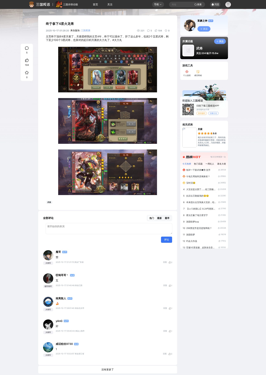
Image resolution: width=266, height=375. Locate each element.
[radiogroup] (205, 133)
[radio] (199, 133)
